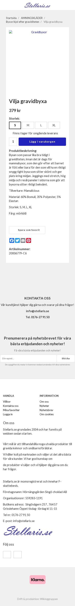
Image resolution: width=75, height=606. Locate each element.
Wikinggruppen (49, 599)
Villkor (7, 401)
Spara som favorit (28, 230)
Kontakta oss (10, 405)
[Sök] (12, 5)
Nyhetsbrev (46, 410)
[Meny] (5, 5)
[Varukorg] (69, 5)
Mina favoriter (11, 410)
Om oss (44, 401)
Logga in (8, 414)
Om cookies (47, 414)
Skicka (66, 358)
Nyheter (44, 405)
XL (54, 125)
